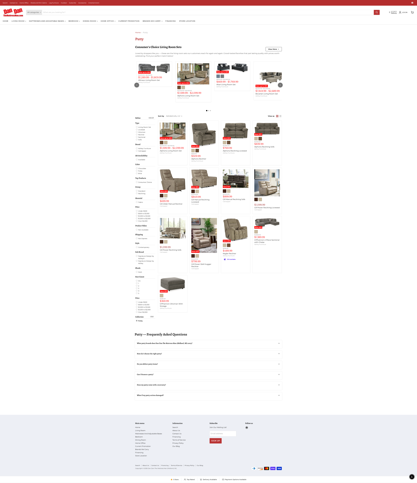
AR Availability (141, 155)
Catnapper (142, 151)
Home (5, 21)
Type (137, 123)
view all (151, 118)
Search (5, 3)
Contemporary (143, 247)
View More (272, 49)
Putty (140, 171)
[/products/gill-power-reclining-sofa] (172, 228)
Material (138, 198)
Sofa (140, 140)
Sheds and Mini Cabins (39, 3)
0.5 (139, 281)
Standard (141, 191)
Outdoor (64, 3)
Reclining (141, 194)
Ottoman (141, 132)
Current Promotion (128, 21)
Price (137, 207)
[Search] (377, 12)
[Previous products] (136, 85)
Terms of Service (179, 440)
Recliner (141, 135)
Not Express (142, 238)
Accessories (82, 3)
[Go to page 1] (206, 110)
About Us (176, 430)
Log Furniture (54, 3)
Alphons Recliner (198, 159)
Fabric (140, 202)
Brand (137, 144)
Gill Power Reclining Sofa (170, 250)
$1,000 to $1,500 (144, 216)
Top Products (140, 178)
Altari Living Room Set (226, 85)
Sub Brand (139, 252)
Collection (139, 317)
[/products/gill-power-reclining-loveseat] (267, 182)
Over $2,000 (142, 221)
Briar (140, 173)
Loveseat (141, 130)
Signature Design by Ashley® (146, 257)
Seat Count (139, 276)
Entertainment (94, 3)
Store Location (187, 21)
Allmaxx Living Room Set (149, 80)
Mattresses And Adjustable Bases (46, 21)
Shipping (139, 234)
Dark (140, 272)
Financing (170, 21)
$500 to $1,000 (143, 214)
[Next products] (280, 85)
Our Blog (176, 446)
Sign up (215, 441)
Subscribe (72, 3)
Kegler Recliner (229, 254)
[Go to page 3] (210, 110)
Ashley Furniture (144, 82)
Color (137, 164)
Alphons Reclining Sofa (264, 147)
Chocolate (142, 168)
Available (141, 160)
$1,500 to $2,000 (144, 219)
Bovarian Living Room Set (267, 94)
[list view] (280, 116)
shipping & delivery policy (265, 369)
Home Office (24, 3)
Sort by (161, 116)
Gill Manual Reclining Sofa (234, 199)
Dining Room (90, 21)
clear (152, 316)
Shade (137, 268)
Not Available (143, 230)
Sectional (141, 137)
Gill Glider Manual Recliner (171, 204)
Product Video (141, 225)
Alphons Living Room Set (188, 96)
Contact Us (13, 3)
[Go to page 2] (208, 110)
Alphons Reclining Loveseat (235, 151)
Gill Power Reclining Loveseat (267, 208)
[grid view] (277, 116)
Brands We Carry (152, 21)
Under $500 (142, 211)
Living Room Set (144, 127)
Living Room (18, 21)
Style (137, 243)
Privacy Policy (178, 443)
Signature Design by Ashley (146, 262)
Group (138, 187)
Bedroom (74, 21)
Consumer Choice (145, 182)
